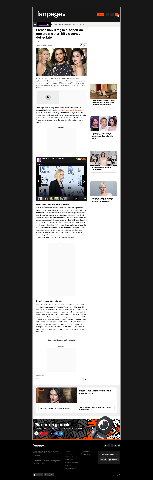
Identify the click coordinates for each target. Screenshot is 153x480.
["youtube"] (46, 433)
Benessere (67, 24)
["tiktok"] (36, 433)
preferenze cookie (70, 468)
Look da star (80, 24)
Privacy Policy (69, 457)
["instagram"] (41, 433)
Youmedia (68, 451)
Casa (73, 24)
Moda (55, 24)
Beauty (61, 24)
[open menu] (35, 24)
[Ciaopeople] (116, 475)
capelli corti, (80, 110)
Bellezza (38, 375)
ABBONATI (101, 14)
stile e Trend (44, 24)
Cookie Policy (69, 459)
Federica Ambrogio (46, 45)
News (43, 375)
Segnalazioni (69, 454)
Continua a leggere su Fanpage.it (61, 340)
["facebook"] (56, 433)
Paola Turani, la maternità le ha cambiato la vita (95, 392)
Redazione (68, 465)
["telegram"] (61, 433)
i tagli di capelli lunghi (67, 110)
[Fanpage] (39, 445)
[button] (85, 45)
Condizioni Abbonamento (72, 462)
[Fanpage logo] (49, 14)
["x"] (51, 433)
